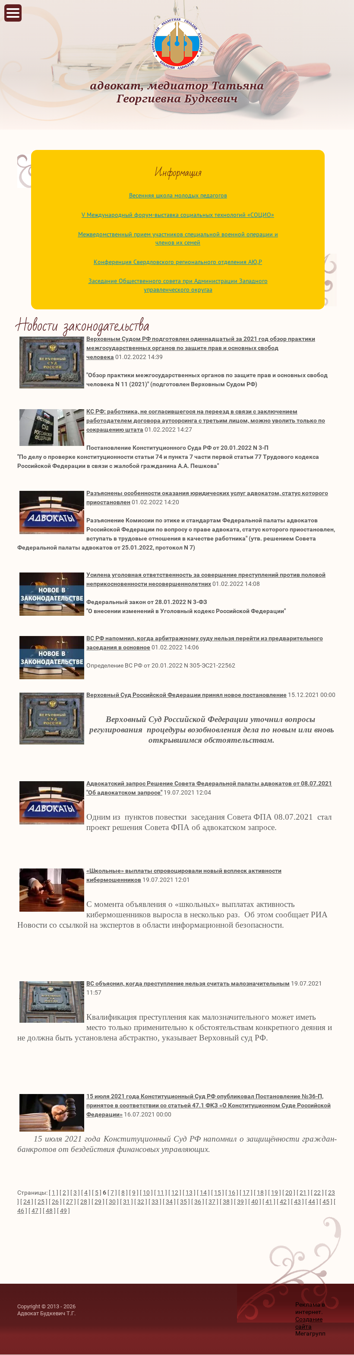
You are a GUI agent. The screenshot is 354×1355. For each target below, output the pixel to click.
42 (283, 1201)
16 (231, 1192)
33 (155, 1201)
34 (169, 1201)
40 (254, 1201)
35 (183, 1201)
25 (41, 1201)
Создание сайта (308, 1323)
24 (26, 1201)
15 (217, 1192)
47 (35, 1210)
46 (20, 1210)
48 (49, 1210)
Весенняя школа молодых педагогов (178, 195)
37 (212, 1201)
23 (331, 1192)
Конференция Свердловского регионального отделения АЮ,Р (178, 262)
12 (174, 1192)
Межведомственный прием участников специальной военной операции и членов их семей (178, 238)
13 (189, 1192)
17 (246, 1192)
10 (146, 1192)
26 (55, 1201)
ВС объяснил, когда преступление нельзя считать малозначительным (188, 983)
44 (311, 1201)
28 (83, 1201)
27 (69, 1201)
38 (226, 1201)
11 (160, 1192)
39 (240, 1201)
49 (63, 1210)
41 (269, 1201)
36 (197, 1201)
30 (112, 1201)
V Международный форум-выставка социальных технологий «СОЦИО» (178, 215)
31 (126, 1201)
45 (325, 1201)
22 (317, 1192)
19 (274, 1192)
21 (303, 1192)
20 (288, 1192)
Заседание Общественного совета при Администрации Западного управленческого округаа (178, 285)
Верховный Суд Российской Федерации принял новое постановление (186, 694)
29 (98, 1201)
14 (203, 1192)
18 (260, 1192)
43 (297, 1201)
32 (140, 1201)
